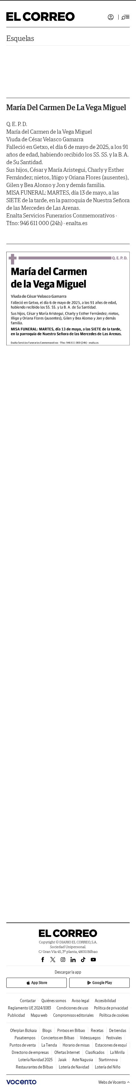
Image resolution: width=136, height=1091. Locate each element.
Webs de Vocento (112, 1082)
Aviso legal (80, 1000)
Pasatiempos (25, 1037)
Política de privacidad (111, 1008)
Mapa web (39, 1015)
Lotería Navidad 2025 (35, 1059)
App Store (39, 982)
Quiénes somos (53, 1000)
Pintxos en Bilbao (71, 1030)
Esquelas (20, 38)
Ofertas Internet (67, 1052)
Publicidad (16, 1015)
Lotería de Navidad (74, 1067)
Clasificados (94, 1052)
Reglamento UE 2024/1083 (29, 1008)
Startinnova (108, 1059)
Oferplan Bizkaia (23, 1030)
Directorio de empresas (30, 1052)
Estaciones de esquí (111, 1045)
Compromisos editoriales (73, 1015)
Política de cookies (114, 1015)
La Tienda (49, 1045)
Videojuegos (90, 1037)
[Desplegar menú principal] (125, 17)
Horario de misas (76, 1045)
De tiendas (117, 1030)
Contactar (28, 1000)
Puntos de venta (22, 1045)
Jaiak (62, 1059)
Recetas (97, 1030)
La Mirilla (117, 1052)
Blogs (47, 1030)
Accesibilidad (105, 1000)
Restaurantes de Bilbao (34, 1067)
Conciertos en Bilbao (57, 1037)
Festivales (114, 1037)
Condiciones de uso (72, 1008)
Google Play (102, 982)
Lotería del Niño (108, 1067)
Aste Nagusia (82, 1059)
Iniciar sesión (110, 17)
